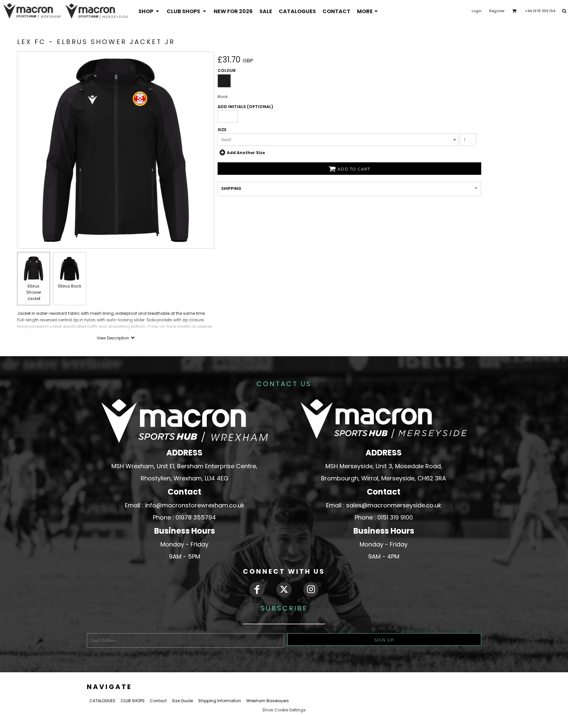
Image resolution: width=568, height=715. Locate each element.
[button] (149, 11)
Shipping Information (219, 700)
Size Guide (182, 700)
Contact (158, 700)
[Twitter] (284, 589)
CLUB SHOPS (133, 700)
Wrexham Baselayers (267, 700)
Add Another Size (246, 152)
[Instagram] (311, 589)
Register (497, 10)
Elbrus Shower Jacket (33, 292)
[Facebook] (257, 589)
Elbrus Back (69, 286)
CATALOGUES (102, 700)
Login (477, 10)
